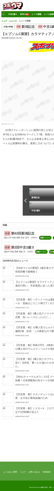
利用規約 (47, 472)
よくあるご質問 (10, 472)
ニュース (13, 21)
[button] (3, 14)
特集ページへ (45, 238)
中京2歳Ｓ (12, 14)
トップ (4, 21)
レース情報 (36, 14)
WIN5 (24, 14)
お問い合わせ (34, 472)
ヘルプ (23, 472)
